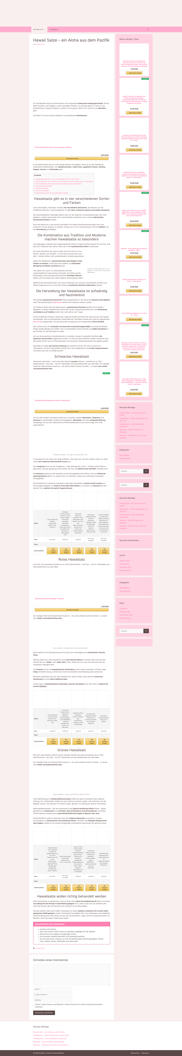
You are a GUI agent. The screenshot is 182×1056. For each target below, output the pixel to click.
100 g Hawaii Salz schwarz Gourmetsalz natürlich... (54, 147)
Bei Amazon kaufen (73, 158)
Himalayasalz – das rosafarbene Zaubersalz (50, 1038)
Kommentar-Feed (126, 615)
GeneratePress (59, 1053)
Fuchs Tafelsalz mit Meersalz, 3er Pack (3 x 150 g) (134, 314)
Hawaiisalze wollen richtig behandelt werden (51, 193)
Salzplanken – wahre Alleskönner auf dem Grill (51, 1035)
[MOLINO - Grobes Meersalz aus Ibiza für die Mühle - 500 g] (134, 240)
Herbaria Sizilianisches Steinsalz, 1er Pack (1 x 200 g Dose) (134, 280)
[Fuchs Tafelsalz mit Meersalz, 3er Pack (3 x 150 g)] (134, 304)
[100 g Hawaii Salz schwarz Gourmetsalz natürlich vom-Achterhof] (72, 133)
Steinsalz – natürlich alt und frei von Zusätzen (50, 1045)
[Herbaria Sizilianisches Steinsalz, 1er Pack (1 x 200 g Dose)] (134, 270)
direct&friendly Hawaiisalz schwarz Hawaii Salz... (53, 400)
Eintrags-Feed (124, 612)
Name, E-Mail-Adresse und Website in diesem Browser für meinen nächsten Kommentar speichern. (69, 1005)
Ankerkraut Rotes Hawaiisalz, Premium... (50, 599)
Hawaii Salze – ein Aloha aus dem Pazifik (49, 1032)
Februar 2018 (124, 561)
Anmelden (123, 608)
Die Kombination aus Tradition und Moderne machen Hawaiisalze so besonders (63, 181)
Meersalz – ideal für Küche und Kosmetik (48, 1042)
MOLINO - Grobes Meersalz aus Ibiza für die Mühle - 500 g (134, 249)
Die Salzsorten (38, 29)
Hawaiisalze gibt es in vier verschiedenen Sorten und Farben (56, 179)
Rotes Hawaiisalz (41, 188)
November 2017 (125, 570)
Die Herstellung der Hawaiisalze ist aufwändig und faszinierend (57, 184)
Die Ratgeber (53, 29)
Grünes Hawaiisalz (41, 190)
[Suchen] (146, 471)
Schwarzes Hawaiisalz (43, 186)
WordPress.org (125, 618)
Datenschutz (135, 1053)
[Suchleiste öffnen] (148, 29)
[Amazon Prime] (106, 152)
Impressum (145, 1053)
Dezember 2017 (125, 567)
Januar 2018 (124, 564)
